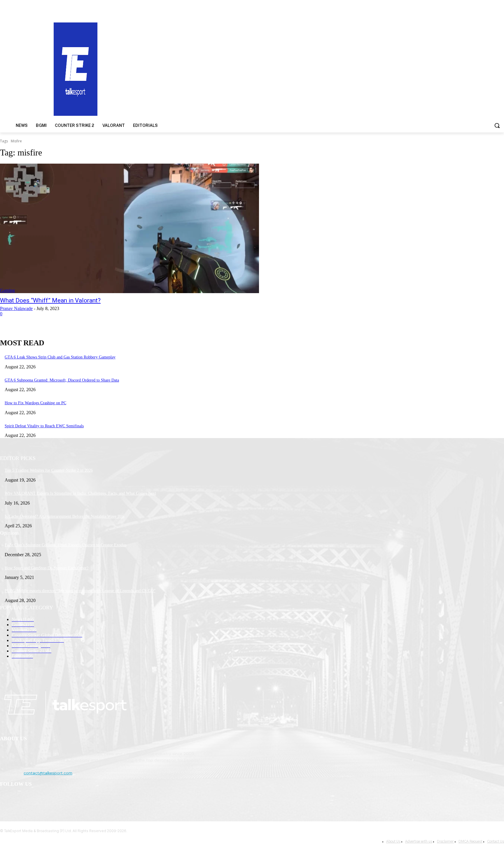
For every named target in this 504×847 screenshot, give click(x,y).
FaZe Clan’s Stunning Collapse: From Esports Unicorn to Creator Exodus (65, 545)
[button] (497, 125)
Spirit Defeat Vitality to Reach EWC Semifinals (44, 426)
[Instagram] (21, 799)
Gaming (7, 290)
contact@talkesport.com (48, 773)
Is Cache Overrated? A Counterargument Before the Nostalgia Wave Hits (64, 516)
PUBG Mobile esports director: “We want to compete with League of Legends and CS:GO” (80, 591)
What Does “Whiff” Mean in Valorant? (50, 300)
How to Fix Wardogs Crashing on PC (35, 403)
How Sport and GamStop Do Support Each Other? (46, 568)
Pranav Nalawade (16, 308)
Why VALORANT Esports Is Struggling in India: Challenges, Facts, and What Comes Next (80, 493)
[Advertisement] (327, 68)
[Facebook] (6, 799)
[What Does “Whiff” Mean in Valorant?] (129, 228)
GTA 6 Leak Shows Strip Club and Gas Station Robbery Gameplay (60, 357)
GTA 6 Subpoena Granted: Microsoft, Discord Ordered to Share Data (62, 380)
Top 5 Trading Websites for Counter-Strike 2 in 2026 (49, 470)
